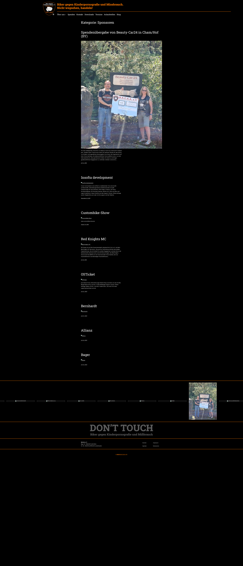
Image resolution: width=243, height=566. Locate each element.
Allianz (86, 330)
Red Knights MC (93, 239)
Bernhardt (89, 306)
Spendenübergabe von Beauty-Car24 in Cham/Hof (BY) (119, 34)
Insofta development (97, 177)
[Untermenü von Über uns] (65, 14)
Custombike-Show (95, 213)
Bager (85, 355)
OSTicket (88, 274)
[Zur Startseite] (49, 8)
